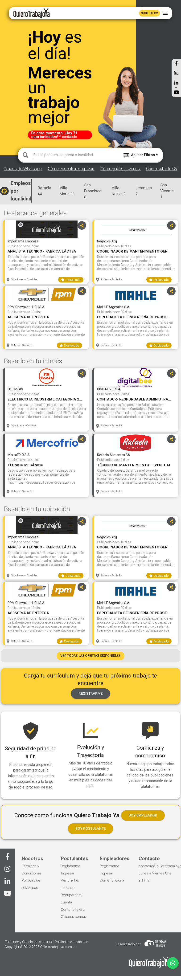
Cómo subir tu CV (161, 168)
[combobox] (77, 155)
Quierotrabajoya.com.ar (58, 947)
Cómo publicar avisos (121, 168)
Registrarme (70, 866)
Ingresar (67, 873)
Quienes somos (73, 917)
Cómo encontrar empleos (71, 168)
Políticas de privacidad (71, 942)
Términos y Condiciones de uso (29, 942)
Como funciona (73, 909)
